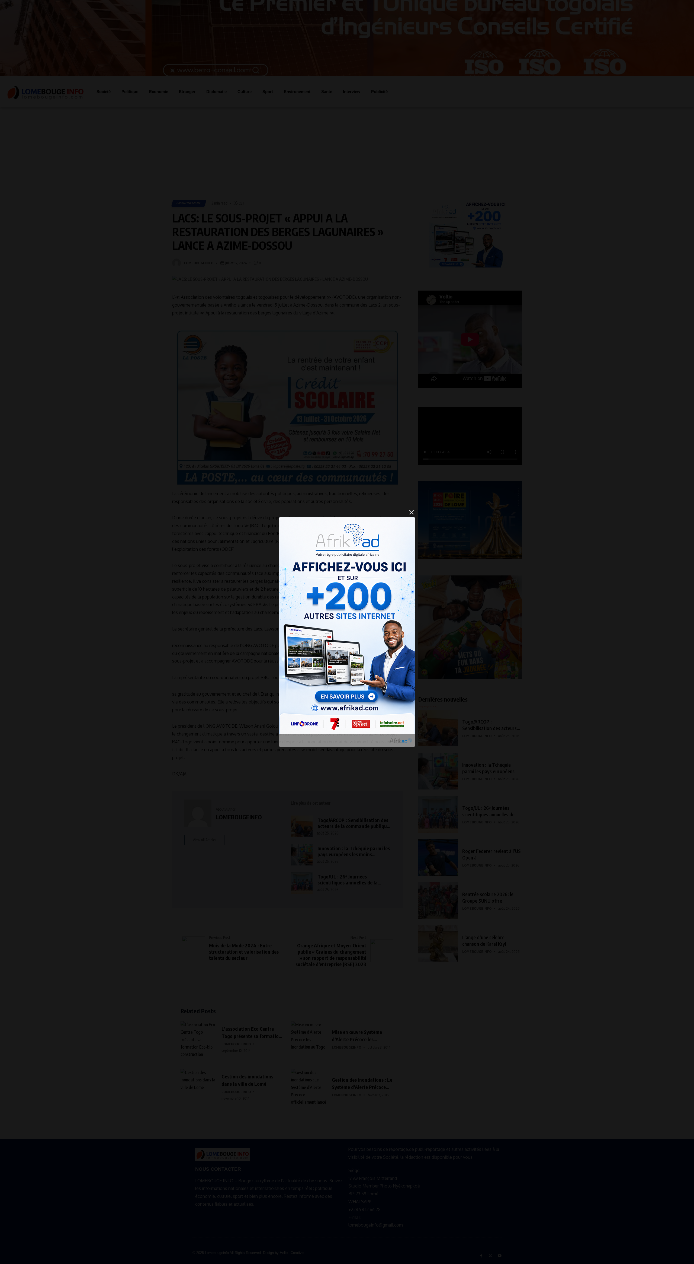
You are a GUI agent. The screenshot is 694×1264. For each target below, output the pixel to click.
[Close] (411, 512)
